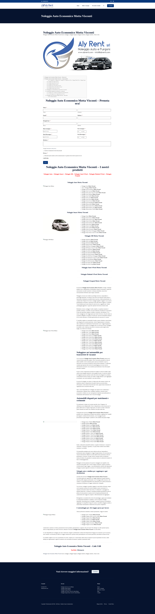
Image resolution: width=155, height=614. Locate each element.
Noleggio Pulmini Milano (66, 588)
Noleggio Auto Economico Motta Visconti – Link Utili (57, 95)
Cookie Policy (111, 604)
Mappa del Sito (100, 604)
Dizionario (80, 550)
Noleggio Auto (48, 174)
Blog (98, 591)
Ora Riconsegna (82, 134)
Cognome (80, 112)
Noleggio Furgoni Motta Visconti (54, 88)
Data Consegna (47, 128)
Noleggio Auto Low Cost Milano (67, 586)
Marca (44, 125)
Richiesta (45, 140)
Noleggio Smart (59, 174)
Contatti (98, 592)
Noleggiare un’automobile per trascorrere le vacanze (57, 89)
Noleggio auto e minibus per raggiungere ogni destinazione (58, 92)
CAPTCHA (45, 158)
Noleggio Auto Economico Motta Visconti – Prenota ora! (55, 77)
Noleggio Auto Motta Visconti (54, 81)
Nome (45, 107)
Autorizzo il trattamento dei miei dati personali (53, 150)
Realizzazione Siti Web (50, 604)
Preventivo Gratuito (96, 5)
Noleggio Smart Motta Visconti (54, 82)
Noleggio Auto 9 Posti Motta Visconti (55, 85)
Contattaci (110, 5)
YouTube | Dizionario (53, 96)
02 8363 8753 (45, 1)
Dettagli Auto (46, 120)
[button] (104, 6)
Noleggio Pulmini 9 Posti (97, 174)
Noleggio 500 (69, 174)
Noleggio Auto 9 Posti (81, 174)
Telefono (80, 115)
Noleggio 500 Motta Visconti (53, 84)
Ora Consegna (81, 128)
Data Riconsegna (47, 134)
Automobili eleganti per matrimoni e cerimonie (56, 91)
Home (78, 5)
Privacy (45, 153)
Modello (79, 125)
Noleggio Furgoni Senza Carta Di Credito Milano (70, 592)
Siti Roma (58, 604)
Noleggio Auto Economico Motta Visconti (52, 553)
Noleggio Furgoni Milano (66, 589)
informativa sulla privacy (51, 148)
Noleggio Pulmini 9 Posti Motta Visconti (55, 86)
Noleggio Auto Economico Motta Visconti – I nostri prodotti (56, 78)
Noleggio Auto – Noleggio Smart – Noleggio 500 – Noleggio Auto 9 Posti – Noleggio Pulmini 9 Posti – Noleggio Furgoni (67, 80)
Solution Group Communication (66, 604)
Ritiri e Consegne (85, 5)
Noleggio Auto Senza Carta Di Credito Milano (70, 591)
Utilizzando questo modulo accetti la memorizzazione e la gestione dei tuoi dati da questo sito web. (63, 155)
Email (45, 115)
